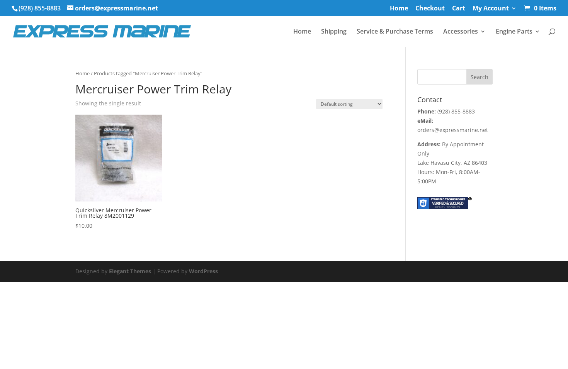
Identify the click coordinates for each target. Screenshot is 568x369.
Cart (458, 8)
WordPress (203, 271)
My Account (491, 8)
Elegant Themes (130, 271)
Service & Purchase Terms (395, 32)
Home (399, 8)
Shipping (334, 32)
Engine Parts (514, 32)
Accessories (460, 32)
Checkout (430, 8)
